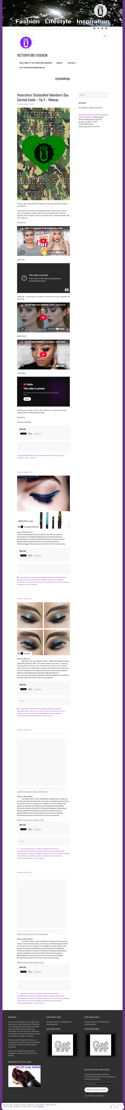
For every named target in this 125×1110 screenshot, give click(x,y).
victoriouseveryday (31, 582)
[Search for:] (93, 95)
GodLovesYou (33, 711)
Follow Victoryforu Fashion (96, 1090)
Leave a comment (30, 458)
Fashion (32, 455)
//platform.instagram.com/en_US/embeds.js (32, 792)
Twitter (98, 28)
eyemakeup (25, 455)
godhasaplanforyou (60, 577)
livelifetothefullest (23, 851)
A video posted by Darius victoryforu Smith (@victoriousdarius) (37, 788)
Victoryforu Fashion (32, 55)
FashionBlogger (41, 577)
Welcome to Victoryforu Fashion (35, 63)
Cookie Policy (40, 1106)
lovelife (44, 851)
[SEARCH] (105, 36)
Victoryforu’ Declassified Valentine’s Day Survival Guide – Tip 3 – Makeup (42, 97)
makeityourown (46, 455)
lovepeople (51, 851)
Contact (71, 63)
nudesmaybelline (22, 853)
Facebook (94, 28)
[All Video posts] (18, 849)
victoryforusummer (48, 856)
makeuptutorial (52, 580)
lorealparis (44, 580)
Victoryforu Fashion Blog (32, 68)
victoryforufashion (50, 582)
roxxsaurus (60, 455)
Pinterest (102, 28)
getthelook (50, 577)
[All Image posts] (18, 577)
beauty (27, 577)
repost (63, 711)
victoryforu (20, 458)
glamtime (58, 708)
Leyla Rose (38, 455)
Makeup (54, 455)
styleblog (60, 580)
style (34, 853)
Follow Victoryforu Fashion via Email (97, 1069)
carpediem (38, 849)
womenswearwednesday (33, 716)
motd (58, 711)
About (60, 63)
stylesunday (21, 582)
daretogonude (46, 849)
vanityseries (46, 853)
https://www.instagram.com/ (33, 820)
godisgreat (20, 580)
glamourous (51, 708)
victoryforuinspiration (62, 582)
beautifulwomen (35, 708)
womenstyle (58, 856)
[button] (58, 1050)
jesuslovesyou (35, 580)
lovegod (39, 851)
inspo (40, 711)
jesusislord (27, 580)
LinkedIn (106, 28)
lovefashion (32, 851)
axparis (27, 708)
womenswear (21, 584)
